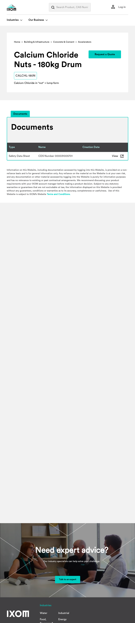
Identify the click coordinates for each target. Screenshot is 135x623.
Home (17, 42)
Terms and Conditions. (58, 194)
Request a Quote (105, 54)
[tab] (20, 114)
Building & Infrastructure (36, 42)
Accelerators (84, 42)
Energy (62, 619)
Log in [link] (122, 7)
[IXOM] (18, 7)
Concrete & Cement (63, 42)
